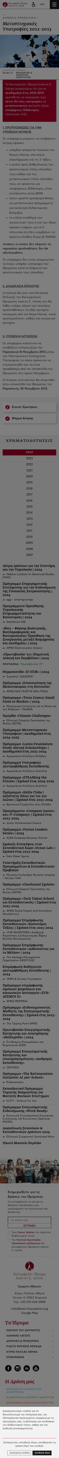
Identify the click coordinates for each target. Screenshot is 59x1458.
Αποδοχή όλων (42, 1453)
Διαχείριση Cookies (20, 1453)
